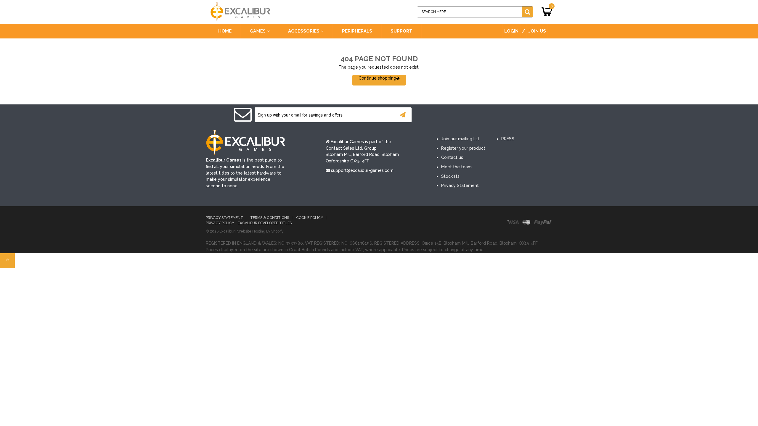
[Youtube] (479, 115)
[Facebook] (443, 115)
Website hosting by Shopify (260, 231)
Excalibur (227, 231)
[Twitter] (461, 115)
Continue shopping (377, 78)
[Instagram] (497, 115)
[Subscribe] (403, 114)
